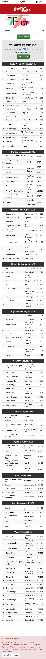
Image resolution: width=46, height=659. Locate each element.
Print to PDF (24, 36)
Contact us (6, 2)
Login (39, 2)
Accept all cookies (11, 655)
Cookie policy (7, 652)
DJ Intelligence (29, 49)
